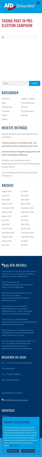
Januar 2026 (25, 204)
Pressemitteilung (27, 103)
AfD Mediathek (8, 369)
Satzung (5, 416)
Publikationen (7, 107)
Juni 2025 (5, 220)
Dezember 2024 (8, 233)
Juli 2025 (24, 216)
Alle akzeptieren (13, 451)
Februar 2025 (7, 228)
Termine (24, 107)
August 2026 (6, 191)
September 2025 (27, 212)
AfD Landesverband (10, 380)
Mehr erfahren (14, 445)
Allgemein (6, 99)
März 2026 (25, 199)
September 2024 (27, 237)
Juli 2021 (24, 245)
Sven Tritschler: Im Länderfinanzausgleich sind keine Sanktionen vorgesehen (17, 284)
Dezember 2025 (8, 208)
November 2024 (27, 233)
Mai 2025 (24, 220)
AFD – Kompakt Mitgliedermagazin (17, 363)
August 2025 (6, 216)
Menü (38, 3)
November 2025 (27, 208)
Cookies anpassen (28, 451)
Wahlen (5, 119)
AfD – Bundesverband (11, 374)
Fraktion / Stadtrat (28, 99)
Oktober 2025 (7, 212)
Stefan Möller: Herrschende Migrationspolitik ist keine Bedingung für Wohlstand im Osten (19, 322)
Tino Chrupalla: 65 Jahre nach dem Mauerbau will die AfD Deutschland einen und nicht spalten (18, 332)
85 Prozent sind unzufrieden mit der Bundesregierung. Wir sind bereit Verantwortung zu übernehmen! (21, 163)
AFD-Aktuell (18, 265)
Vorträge (24, 115)
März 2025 (25, 224)
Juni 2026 (5, 195)
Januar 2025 (25, 228)
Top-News (6, 111)
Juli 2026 (24, 191)
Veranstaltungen (27, 111)
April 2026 (6, 199)
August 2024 (6, 241)
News (4, 103)
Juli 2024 (24, 241)
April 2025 (6, 224)
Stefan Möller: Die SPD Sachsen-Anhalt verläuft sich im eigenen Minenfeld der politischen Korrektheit (19, 274)
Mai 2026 (24, 195)
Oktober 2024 (7, 237)
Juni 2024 (5, 245)
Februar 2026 (7, 204)
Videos (4, 115)
